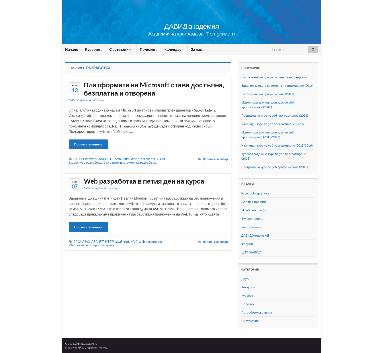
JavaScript (122, 241)
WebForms (76, 245)
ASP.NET (105, 159)
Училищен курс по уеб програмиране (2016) (273, 124)
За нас (197, 49)
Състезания (120, 49)
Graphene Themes (96, 347)
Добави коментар (215, 159)
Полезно (148, 49)
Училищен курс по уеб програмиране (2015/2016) (277, 145)
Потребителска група (256, 312)
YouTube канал (252, 227)
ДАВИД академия (191, 26)
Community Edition (126, 159)
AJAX (86, 241)
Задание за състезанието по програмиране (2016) (277, 85)
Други (245, 278)
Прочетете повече (88, 144)
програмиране (103, 245)
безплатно (111, 162)
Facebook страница (255, 193)
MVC (134, 241)
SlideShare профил (254, 210)
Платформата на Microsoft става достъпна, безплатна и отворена (154, 89)
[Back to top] (373, 343)
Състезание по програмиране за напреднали (274, 77)
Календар (173, 49)
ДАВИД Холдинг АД (255, 235)
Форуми (247, 244)
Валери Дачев (81, 100)
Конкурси (248, 287)
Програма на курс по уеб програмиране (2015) (274, 167)
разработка (148, 162)
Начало (71, 49)
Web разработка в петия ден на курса (144, 181)
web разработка (90, 162)
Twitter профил (252, 218)
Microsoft (148, 159)
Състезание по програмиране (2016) (267, 94)
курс (89, 245)
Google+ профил (253, 202)
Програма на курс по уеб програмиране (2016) (274, 115)
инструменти (129, 162)
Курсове (93, 49)
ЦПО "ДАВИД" (251, 252)
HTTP (109, 241)
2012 (77, 241)
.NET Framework (86, 159)
